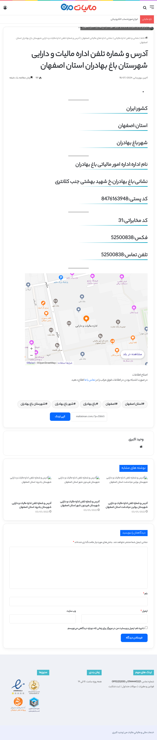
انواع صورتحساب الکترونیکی (124, 19)
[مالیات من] (78, 7)
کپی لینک (60, 416)
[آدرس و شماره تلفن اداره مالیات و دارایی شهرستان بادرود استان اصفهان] (30, 488)
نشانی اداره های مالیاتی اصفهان (97, 38)
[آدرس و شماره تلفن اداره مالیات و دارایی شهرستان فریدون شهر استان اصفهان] (78, 487)
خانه (143, 38)
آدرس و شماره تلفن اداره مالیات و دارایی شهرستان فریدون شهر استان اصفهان (80, 504)
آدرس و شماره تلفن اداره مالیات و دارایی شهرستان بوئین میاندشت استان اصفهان (127, 505)
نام (145, 594)
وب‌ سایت (71, 611)
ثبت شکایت (114, 687)
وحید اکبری (136, 439)
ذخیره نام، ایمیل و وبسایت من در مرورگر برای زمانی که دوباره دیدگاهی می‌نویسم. (106, 629)
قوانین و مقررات (146, 687)
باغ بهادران (89, 404)
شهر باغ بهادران (64, 404)
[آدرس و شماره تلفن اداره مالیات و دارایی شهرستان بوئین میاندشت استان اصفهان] (127, 488)
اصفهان (110, 404)
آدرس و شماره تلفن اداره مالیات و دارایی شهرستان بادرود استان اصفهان (31, 505)
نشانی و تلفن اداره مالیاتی (126, 38)
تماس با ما (89, 380)
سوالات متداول (129, 687)
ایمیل (144, 611)
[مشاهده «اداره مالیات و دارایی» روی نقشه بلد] (86, 319)
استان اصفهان (133, 404)
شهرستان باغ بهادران (33, 404)
